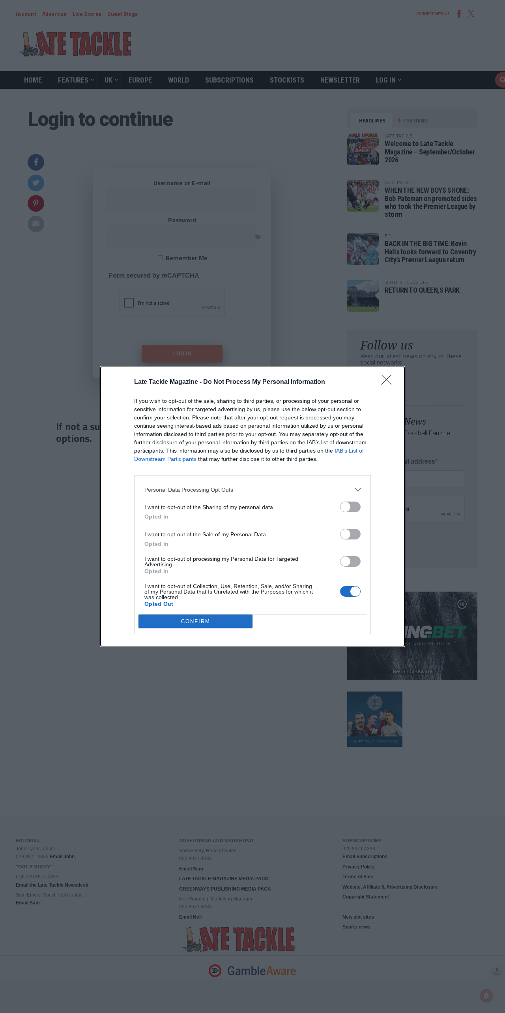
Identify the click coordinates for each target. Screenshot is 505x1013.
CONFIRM (195, 621)
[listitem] (252, 489)
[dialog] (252, 506)
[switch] (350, 507)
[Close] (389, 382)
